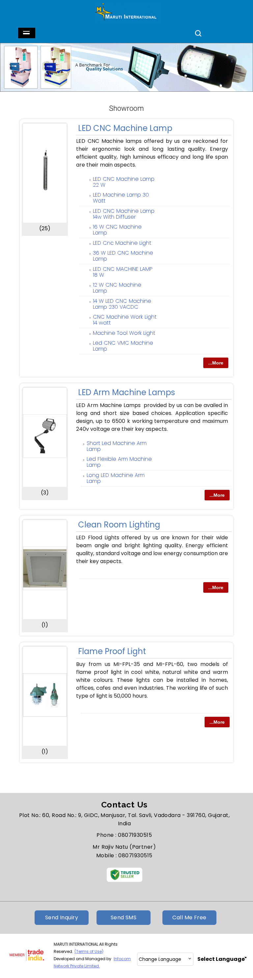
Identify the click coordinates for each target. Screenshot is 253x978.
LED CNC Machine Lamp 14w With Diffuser (124, 214)
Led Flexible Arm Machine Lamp (119, 462)
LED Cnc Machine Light (122, 243)
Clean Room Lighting (119, 524)
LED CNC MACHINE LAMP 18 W (123, 272)
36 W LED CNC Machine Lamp (123, 256)
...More (215, 362)
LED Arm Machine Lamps (126, 392)
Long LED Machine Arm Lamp (116, 478)
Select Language (221, 959)
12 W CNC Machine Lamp (117, 288)
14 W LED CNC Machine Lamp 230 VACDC (122, 304)
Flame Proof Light (112, 651)
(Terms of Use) (88, 951)
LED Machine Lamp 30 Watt (121, 198)
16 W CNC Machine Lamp (117, 230)
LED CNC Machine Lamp (125, 128)
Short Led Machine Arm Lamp (117, 446)
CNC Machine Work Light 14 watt (124, 320)
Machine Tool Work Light (124, 333)
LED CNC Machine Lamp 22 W (124, 182)
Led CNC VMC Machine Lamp (123, 346)
